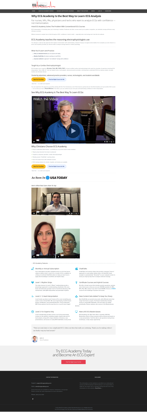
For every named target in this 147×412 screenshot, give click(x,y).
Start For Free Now (38, 79)
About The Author (82, 11)
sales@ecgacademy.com (42, 386)
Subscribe (108, 11)
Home (33, 11)
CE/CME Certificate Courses (65, 11)
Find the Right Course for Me (56, 79)
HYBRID (113, 288)
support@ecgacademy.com (44, 383)
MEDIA (93, 11)
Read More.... (98, 388)
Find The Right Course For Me (73, 362)
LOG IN (100, 11)
